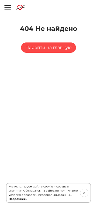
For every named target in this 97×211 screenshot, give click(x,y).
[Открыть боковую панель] (7, 7)
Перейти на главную (48, 47)
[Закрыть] (84, 193)
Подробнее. (18, 199)
